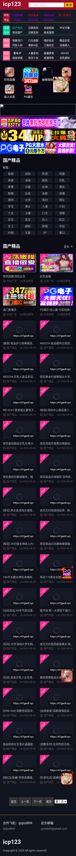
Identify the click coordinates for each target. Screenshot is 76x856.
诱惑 (10, 180)
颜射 (28, 226)
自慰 (45, 193)
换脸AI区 (33, 45)
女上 (10, 226)
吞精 (45, 226)
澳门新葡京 (10, 309)
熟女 (62, 199)
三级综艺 (49, 45)
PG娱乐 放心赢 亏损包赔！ (56, 309)
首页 (13, 801)
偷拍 (10, 173)
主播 (28, 213)
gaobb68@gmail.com (54, 828)
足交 (10, 219)
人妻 (45, 206)
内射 (10, 232)
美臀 (10, 186)
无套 (28, 232)
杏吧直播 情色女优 (14, 276)
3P (45, 232)
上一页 (25, 801)
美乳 (45, 180)
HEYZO (65, 53)
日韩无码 (33, 32)
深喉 (62, 213)
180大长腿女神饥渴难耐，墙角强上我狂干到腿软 (32, 577)
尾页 (49, 801)
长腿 (28, 186)
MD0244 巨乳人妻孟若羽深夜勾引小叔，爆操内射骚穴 (35, 376)
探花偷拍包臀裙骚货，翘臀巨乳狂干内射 (27, 476)
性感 (45, 173)
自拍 (28, 173)
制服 (10, 193)
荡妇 (45, 199)
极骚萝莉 (49, 53)
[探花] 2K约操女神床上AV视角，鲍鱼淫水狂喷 (30, 543)
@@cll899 (9, 828)
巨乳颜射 (65, 57)
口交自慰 (33, 40)
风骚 (62, 173)
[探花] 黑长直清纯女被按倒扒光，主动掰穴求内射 (32, 510)
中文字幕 (65, 27)
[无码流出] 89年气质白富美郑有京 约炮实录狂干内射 (34, 610)
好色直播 (45, 276)
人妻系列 (33, 53)
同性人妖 (17, 45)
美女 (28, 206)
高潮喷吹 (49, 57)
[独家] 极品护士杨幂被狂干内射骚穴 (24, 343)
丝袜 (45, 186)
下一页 (38, 801)
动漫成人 (65, 45)
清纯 (28, 180)
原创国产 (17, 32)
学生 (10, 206)
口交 (45, 213)
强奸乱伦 (49, 40)
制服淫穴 (17, 40)
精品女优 (65, 40)
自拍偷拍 (49, 27)
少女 (10, 213)
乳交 (28, 219)
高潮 (62, 193)
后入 (45, 219)
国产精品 (17, 27)
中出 (62, 226)
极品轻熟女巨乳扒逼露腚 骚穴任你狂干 (26, 744)
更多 (66, 246)
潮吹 (10, 199)
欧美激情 (49, 32)
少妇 (62, 206)
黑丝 (62, 186)
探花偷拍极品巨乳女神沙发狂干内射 (25, 443)
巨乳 (62, 180)
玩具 (28, 193)
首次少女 (33, 57)
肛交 (62, 219)
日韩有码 (33, 27)
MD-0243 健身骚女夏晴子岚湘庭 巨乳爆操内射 (31, 410)
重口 (62, 232)
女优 (28, 199)
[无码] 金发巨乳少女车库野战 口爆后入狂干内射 (31, 677)
